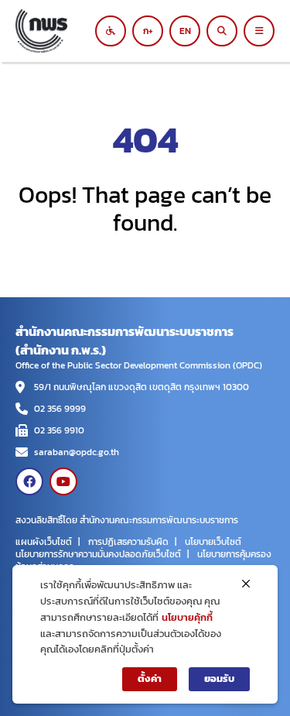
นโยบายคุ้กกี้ (187, 617)
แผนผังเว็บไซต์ (43, 542)
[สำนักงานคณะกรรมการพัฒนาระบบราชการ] (59, 31)
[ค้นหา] (221, 30)
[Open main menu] (259, 30)
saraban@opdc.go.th (76, 452)
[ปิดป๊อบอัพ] (246, 584)
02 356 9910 (59, 430)
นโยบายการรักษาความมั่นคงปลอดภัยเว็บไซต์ (98, 554)
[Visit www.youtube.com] (63, 481)
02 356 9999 (60, 409)
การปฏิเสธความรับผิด (128, 542)
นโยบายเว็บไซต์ (213, 542)
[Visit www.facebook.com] (29, 481)
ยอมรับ (219, 678)
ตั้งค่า (150, 678)
